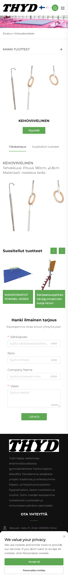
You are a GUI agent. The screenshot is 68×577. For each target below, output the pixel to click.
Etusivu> (8, 33)
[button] (53, 251)
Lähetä (34, 416)
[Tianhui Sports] (20, 7)
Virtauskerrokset (24, 33)
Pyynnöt (34, 130)
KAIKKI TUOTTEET (16, 49)
